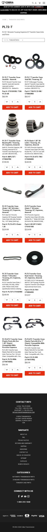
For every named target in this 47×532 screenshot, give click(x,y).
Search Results (23, 464)
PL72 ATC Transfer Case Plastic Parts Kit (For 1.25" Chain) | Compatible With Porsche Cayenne (12, 343)
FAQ (23, 437)
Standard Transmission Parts (23, 480)
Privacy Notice (23, 440)
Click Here (4, 10)
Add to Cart (12, 107)
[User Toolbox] (35, 3)
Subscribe (23, 449)
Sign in (19, 455)
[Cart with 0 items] (39, 3)
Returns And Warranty (23, 443)
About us (23, 434)
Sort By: (6, 40)
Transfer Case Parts (23, 483)
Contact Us (23, 452)
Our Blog (23, 461)
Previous (3, 529)
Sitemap (23, 458)
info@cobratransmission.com (24, 412)
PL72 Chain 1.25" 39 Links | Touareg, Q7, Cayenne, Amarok (33, 143)
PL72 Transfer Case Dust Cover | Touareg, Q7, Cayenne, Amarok (33, 276)
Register (27, 455)
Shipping (23, 446)
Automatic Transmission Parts (23, 477)
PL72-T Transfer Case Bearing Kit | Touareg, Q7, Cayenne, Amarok (11, 143)
